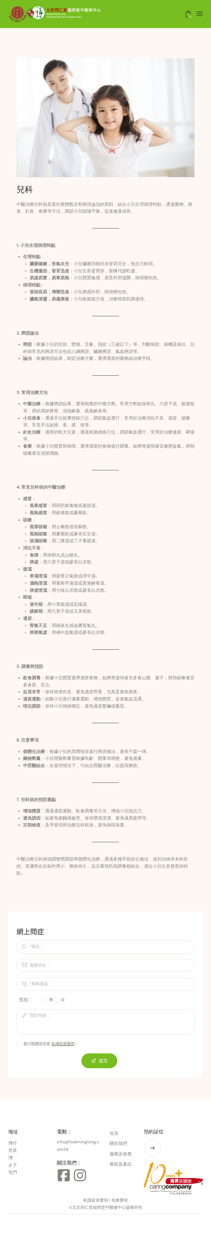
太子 (12, 1165)
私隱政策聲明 (62, 1044)
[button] (199, 13)
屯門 (12, 1172)
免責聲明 (119, 1200)
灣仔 (12, 1143)
